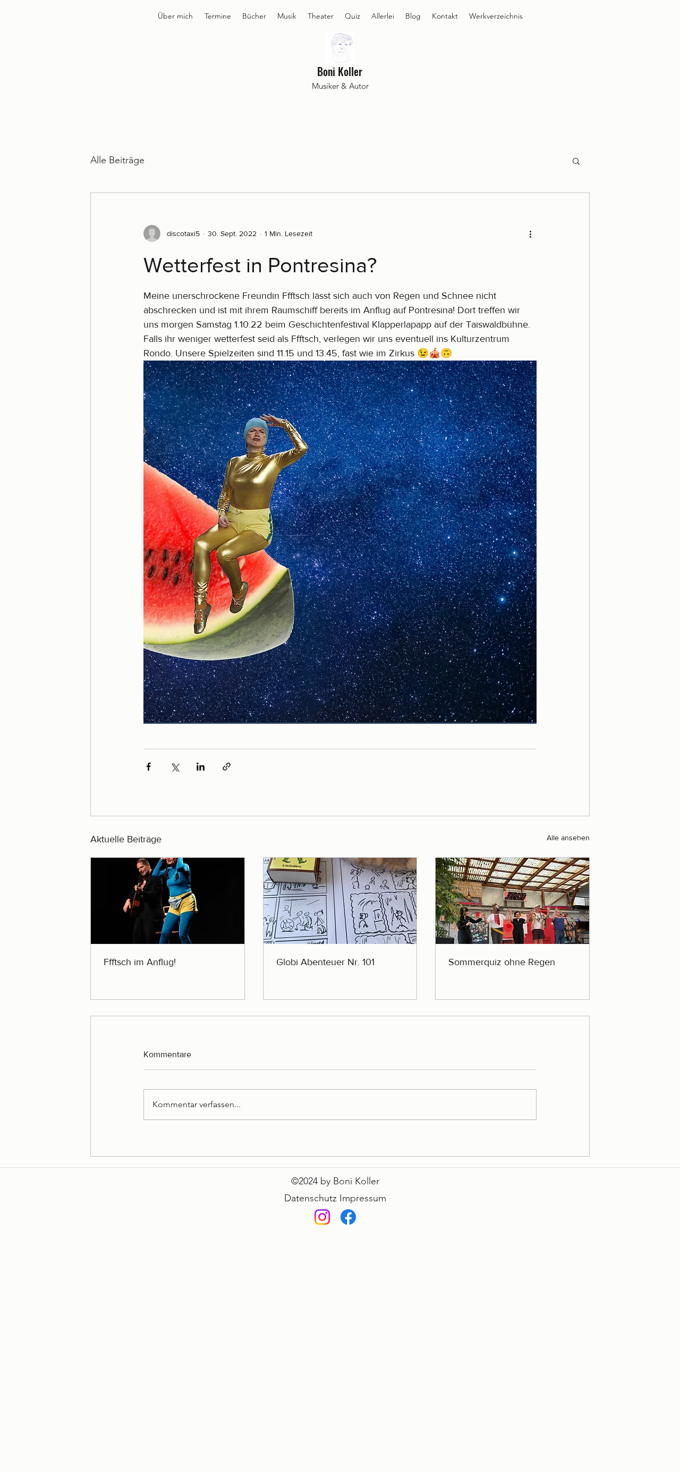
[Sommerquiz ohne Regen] (512, 901)
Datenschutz (310, 1198)
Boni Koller (339, 71)
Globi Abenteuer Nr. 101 (325, 962)
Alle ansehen (568, 837)
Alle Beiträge (117, 160)
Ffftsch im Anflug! (140, 962)
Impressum (362, 1198)
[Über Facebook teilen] (148, 767)
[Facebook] (348, 1217)
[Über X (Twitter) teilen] (174, 767)
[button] (576, 160)
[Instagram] (322, 1217)
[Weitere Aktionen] (530, 233)
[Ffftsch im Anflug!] (167, 901)
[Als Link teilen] (227, 767)
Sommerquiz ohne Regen (501, 962)
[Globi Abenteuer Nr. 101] (340, 901)
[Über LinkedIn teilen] (201, 767)
